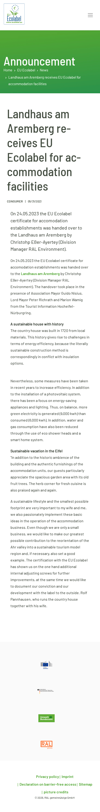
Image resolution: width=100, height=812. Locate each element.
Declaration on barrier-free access (47, 784)
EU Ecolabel (26, 70)
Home (7, 70)
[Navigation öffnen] (90, 15)
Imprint (67, 777)
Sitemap (85, 784)
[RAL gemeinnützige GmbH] (46, 745)
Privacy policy (47, 777)
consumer (15, 201)
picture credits (55, 792)
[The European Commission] (46, 665)
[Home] (14, 14)
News (44, 70)
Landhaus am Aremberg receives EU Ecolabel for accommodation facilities (44, 81)
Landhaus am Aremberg (40, 274)
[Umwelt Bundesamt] (46, 718)
